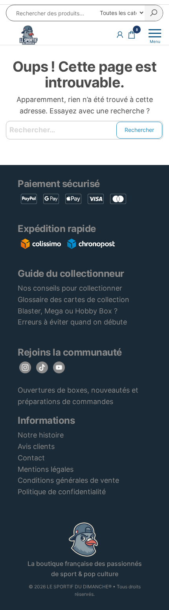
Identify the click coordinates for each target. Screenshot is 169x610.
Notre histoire (41, 435)
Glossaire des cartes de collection (73, 299)
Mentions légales (45, 469)
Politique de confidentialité (62, 492)
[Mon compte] (120, 34)
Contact (31, 458)
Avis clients (36, 446)
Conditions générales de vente (68, 480)
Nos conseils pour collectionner (70, 288)
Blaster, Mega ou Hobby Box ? (68, 311)
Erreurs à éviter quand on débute (72, 322)
